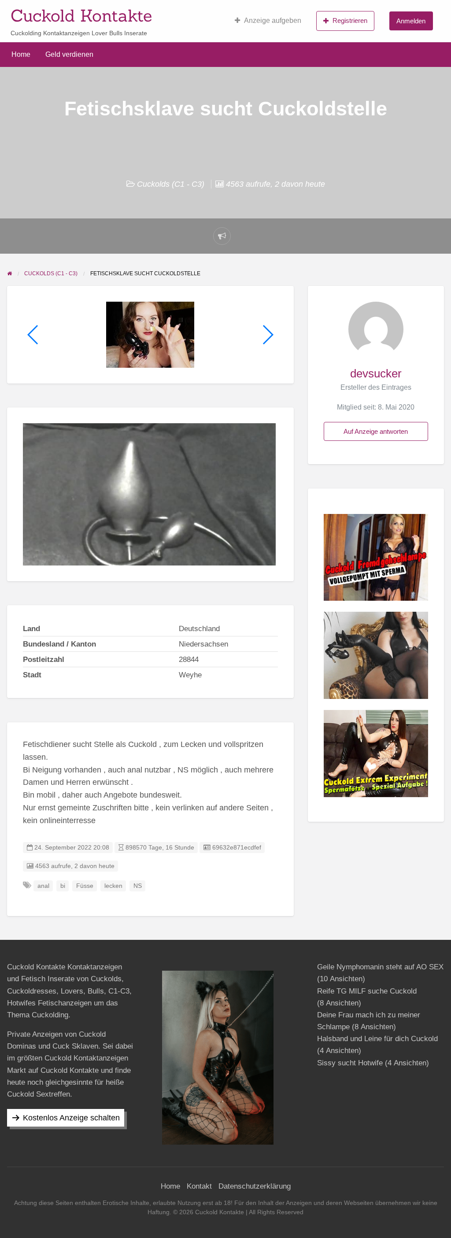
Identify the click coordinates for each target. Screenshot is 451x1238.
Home (20, 54)
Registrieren (350, 20)
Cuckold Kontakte (81, 15)
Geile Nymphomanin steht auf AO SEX (380, 967)
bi (62, 886)
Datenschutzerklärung (254, 1186)
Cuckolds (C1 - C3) (170, 184)
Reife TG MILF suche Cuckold (367, 991)
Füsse (84, 886)
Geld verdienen (69, 54)
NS (137, 886)
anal (43, 886)
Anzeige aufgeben (272, 20)
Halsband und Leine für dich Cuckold (377, 1039)
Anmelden (410, 21)
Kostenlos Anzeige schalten (71, 1117)
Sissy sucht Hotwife (350, 1063)
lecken (113, 886)
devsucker (376, 373)
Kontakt (199, 1186)
